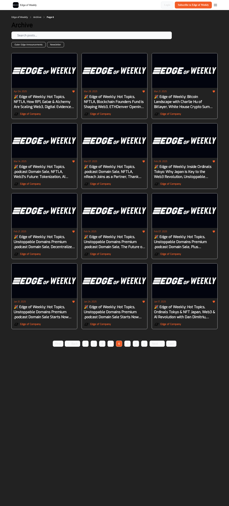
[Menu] (215, 4)
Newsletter (55, 44)
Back (74, 344)
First (58, 344)
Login (167, 5)
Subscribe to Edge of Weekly (193, 5)
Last (171, 344)
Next (155, 344)
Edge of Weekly (19, 17)
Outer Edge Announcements (28, 44)
